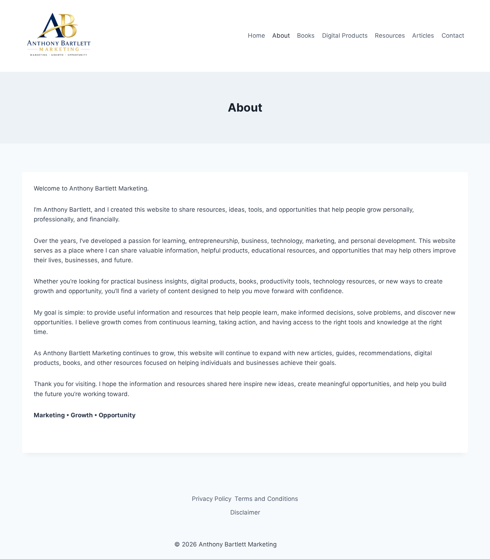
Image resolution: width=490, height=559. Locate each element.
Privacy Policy (211, 498)
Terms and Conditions (266, 498)
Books (306, 35)
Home (256, 35)
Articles (423, 35)
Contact (453, 35)
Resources (390, 35)
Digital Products (345, 35)
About (281, 35)
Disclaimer (245, 512)
